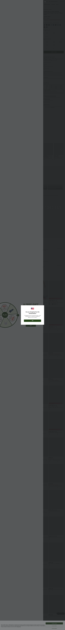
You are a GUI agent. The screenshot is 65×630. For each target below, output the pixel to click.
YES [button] (32, 320)
